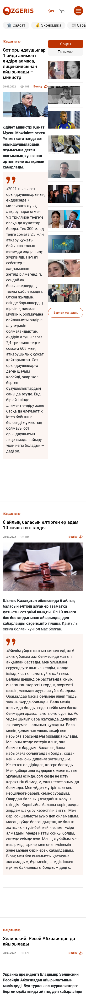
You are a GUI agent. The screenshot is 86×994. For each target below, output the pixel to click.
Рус (61, 11)
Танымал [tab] (65, 52)
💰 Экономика (48, 25)
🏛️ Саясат (16, 25)
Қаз (51, 11)
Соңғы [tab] (65, 44)
